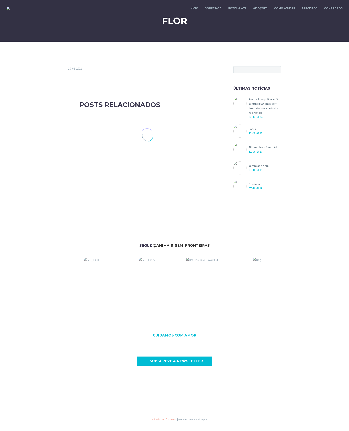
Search (277, 69)
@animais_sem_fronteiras (181, 245)
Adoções (260, 8)
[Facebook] (70, 83)
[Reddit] (96, 83)
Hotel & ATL (237, 8)
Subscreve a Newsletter (174, 361)
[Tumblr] (86, 83)
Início (194, 8)
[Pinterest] (81, 83)
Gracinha (254, 184)
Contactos (333, 8)
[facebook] (168, 385)
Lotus (252, 129)
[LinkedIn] (91, 83)
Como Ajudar (284, 8)
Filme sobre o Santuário (263, 147)
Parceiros (310, 8)
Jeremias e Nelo (259, 166)
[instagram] (180, 385)
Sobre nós (213, 8)
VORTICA (212, 419)
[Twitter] (75, 83)
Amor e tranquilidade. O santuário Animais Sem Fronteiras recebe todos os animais (263, 106)
